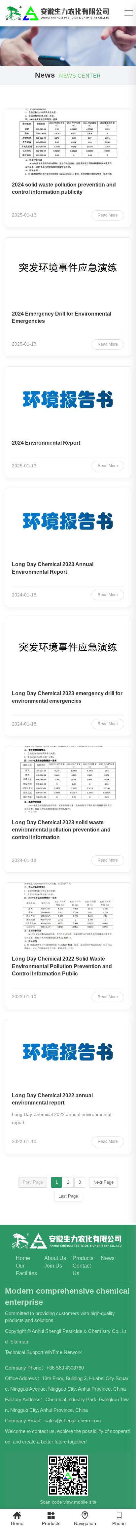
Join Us (53, 1266)
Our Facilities (26, 1269)
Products (83, 1258)
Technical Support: (25, 1352)
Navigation (85, 1518)
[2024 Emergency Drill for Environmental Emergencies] (68, 271)
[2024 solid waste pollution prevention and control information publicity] (68, 142)
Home (23, 1258)
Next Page (103, 1182)
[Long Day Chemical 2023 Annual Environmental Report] (68, 521)
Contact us (82, 1269)
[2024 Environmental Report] (68, 400)
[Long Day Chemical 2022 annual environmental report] (68, 1052)
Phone (119, 1518)
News (108, 1258)
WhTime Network (63, 1352)
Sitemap (19, 1341)
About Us (55, 1258)
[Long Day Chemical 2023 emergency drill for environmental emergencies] (68, 650)
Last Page (68, 1196)
